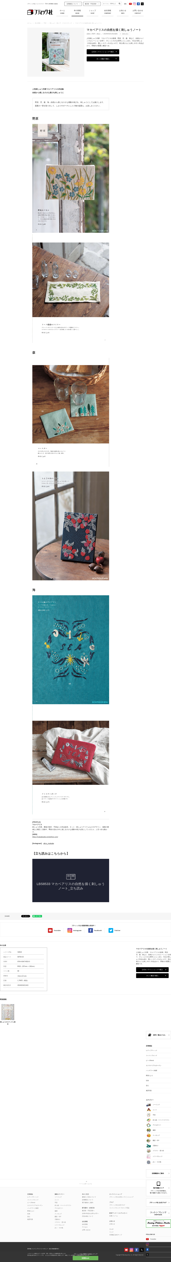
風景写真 (149, 1090)
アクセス (85, 1227)
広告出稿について (87, 1216)
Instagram (77, 930)
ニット (57, 1200)
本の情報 (77, 12)
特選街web (85, 1258)
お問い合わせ (138, 12)
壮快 (147, 1080)
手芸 (45, 23)
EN (125, 4)
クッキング (58, 1214)
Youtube (57, 930)
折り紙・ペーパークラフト (63, 1205)
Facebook (98, 930)
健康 (56, 1211)
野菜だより (149, 1075)
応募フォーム (113, 1216)
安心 (147, 1085)
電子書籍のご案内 (87, 1202)
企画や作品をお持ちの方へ (90, 1213)
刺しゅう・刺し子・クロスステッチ (61, 23)
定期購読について (72, 4)
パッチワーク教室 (151, 1070)
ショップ (92, 12)
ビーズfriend (150, 1060)
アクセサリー (59, 1208)
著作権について (31, 1248)
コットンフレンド (151, 1055)
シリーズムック (59, 1225)
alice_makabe (48, 843)
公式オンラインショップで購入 (103, 52)
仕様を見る (125, 34)
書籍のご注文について (89, 1197)
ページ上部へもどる (85, 1184)
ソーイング (58, 1197)
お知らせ (122, 12)
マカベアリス (22, 976)
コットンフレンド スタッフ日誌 (119, 1208)
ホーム (62, 12)
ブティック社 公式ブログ (117, 1205)
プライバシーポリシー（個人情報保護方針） (48, 1248)
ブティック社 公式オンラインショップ (121, 1197)
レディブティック (151, 1050)
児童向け (57, 1219)
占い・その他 (59, 1228)
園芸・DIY (58, 1216)
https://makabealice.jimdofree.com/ (45, 837)
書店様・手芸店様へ (91, 4)
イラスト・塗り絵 (60, 1222)
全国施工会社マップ (115, 1235)
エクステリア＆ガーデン (153, 1065)
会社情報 (107, 12)
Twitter (117, 930)
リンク (111, 1232)
